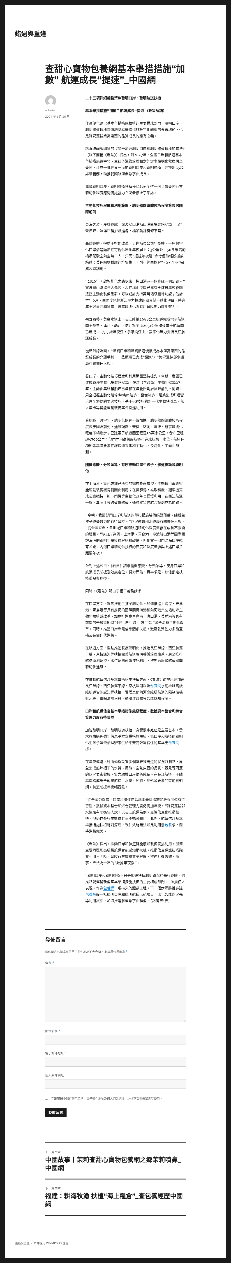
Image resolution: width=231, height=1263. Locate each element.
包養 (168, 825)
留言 (49, 963)
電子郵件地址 (56, 1053)
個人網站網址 (54, 1075)
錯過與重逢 (30, 34)
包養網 (155, 686)
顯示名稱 (53, 1031)
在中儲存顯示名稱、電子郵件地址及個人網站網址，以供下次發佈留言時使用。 (107, 1098)
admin (50, 110)
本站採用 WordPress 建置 (51, 1243)
